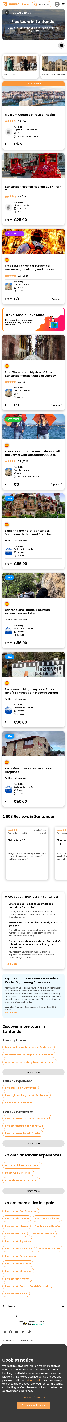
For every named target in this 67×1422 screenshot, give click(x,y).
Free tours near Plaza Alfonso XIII (24, 1125)
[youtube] (17, 1332)
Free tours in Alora (49, 1248)
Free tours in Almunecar (18, 1248)
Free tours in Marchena (18, 1271)
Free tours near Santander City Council (27, 1118)
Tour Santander (22, 284)
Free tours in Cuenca (17, 1218)
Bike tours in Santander (18, 1102)
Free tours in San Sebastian (20, 1211)
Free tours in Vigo (15, 1233)
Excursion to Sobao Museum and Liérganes (28, 770)
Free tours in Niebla (16, 1293)
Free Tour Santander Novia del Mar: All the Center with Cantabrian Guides (32, 453)
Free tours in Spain (21, 12)
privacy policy (34, 1380)
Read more (11, 964)
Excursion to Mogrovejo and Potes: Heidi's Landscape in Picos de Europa (31, 691)
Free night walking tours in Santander (26, 1095)
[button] (20, 66)
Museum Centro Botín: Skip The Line (30, 115)
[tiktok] (29, 1332)
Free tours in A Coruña (47, 1226)
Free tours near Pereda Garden (23, 1133)
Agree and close (33, 1405)
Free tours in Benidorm (18, 1263)
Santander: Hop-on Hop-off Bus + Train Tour (33, 188)
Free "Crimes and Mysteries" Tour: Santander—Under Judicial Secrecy (30, 373)
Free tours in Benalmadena (20, 1256)
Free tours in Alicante (47, 1218)
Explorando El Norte (23, 549)
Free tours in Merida (16, 1226)
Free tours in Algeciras (18, 1241)
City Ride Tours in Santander (21, 1180)
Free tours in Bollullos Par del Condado (27, 1286)
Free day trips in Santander (20, 1087)
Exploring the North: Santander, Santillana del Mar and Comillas (28, 532)
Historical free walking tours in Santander (29, 1054)
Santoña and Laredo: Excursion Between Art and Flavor (27, 611)
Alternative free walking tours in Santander (30, 1062)
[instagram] (4, 1332)
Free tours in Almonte (17, 1278)
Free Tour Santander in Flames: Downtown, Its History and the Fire (29, 267)
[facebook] (10, 1332)
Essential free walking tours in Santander (28, 1047)
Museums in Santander (18, 1172)
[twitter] (23, 1332)
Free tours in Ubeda (43, 1233)
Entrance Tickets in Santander (22, 1165)
